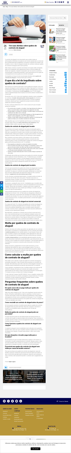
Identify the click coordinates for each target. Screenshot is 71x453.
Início (4, 6)
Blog (7, 6)
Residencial (5, 411)
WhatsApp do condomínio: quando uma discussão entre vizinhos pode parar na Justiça (13, 377)
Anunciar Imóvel (28, 411)
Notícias (51, 85)
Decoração (51, 77)
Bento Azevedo (17, 50)
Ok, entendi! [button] (35, 448)
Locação (10, 54)
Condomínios (52, 74)
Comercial (5, 413)
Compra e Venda (53, 72)
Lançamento (16, 417)
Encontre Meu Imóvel (7, 415)
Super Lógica (11, 361)
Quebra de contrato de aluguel (15, 367)
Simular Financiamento (18, 421)
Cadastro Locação (6, 419)
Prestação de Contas (29, 415)
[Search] (65, 18)
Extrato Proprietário (29, 413)
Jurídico (51, 81)
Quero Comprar (52, 89)
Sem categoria (52, 92)
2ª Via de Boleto (40, 418)
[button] (19, 2)
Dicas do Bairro (52, 79)
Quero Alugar (52, 87)
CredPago (5, 417)
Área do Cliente (63, 401)
